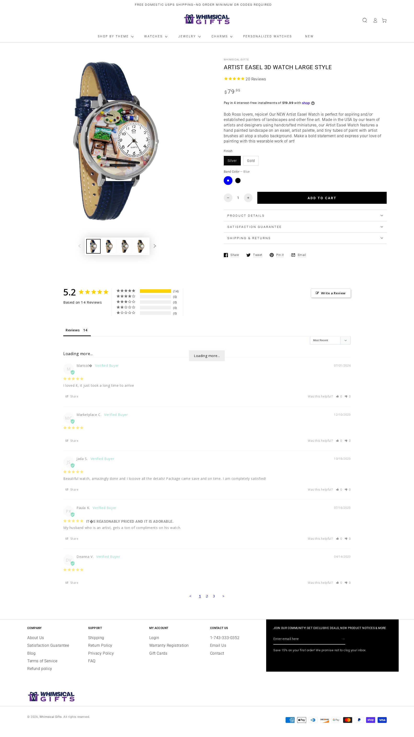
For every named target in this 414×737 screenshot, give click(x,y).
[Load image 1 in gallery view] (93, 246)
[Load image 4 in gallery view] (141, 246)
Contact (217, 653)
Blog (31, 653)
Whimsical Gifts (236, 59)
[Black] (238, 180)
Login (154, 637)
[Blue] (228, 180)
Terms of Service (42, 661)
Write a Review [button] (333, 293)
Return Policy (100, 645)
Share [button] (74, 396)
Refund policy (39, 668)
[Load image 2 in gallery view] (109, 246)
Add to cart (322, 198)
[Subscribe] (343, 639)
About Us (35, 637)
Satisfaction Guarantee (48, 645)
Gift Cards (158, 653)
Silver (232, 161)
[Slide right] (155, 246)
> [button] (223, 596)
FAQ (92, 661)
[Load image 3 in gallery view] (125, 246)
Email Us (218, 645)
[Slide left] (79, 246)
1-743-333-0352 (224, 637)
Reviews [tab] (73, 330)
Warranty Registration (169, 645)
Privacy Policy (101, 653)
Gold (251, 161)
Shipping (96, 637)
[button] (364, 20)
